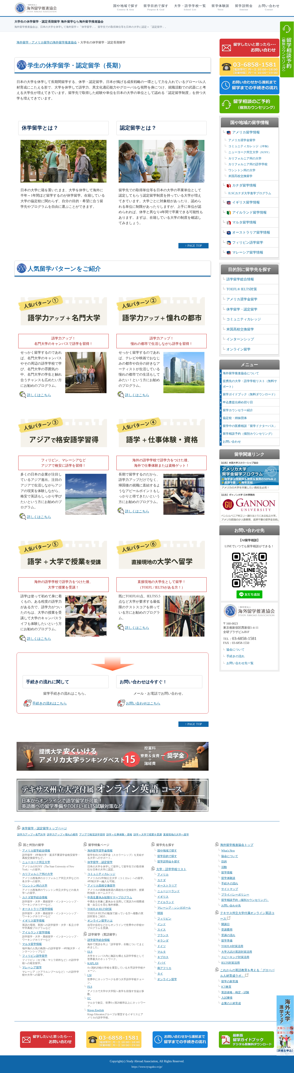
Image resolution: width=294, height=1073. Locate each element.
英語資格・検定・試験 (235, 992)
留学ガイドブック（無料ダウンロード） (250, 394)
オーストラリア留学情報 (251, 232)
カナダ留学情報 (244, 185)
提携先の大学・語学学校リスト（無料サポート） (250, 383)
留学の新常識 (229, 981)
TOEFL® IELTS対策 (241, 289)
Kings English (95, 1010)
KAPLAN (92, 963)
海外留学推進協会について (241, 373)
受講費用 (226, 929)
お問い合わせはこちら (143, 703)
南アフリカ (164, 968)
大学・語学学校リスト (171, 869)
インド (161, 924)
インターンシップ (240, 339)
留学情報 (226, 872)
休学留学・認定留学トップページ (44, 828)
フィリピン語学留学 (247, 242)
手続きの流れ (235, 656)
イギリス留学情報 (246, 202)
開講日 (225, 924)
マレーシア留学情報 (247, 252)
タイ (160, 973)
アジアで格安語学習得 (92, 834)
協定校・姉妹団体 (235, 418)
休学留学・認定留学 (241, 309)
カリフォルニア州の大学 (245, 158)
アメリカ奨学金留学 (241, 140)
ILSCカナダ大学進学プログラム (249, 193)
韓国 (160, 913)
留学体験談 (220, 7)
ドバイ (161, 962)
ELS (89, 951)
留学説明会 (244, 7)
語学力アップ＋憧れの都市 (62, 834)
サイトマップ (229, 889)
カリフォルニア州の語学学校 (248, 164)
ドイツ (161, 946)
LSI (89, 975)
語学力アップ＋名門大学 (31, 834)
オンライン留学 (238, 349)
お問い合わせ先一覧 (240, 663)
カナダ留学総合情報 (34, 897)
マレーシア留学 (32, 967)
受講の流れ (228, 935)
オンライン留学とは (100, 920)
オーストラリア (167, 885)
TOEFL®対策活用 (232, 946)
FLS (89, 986)
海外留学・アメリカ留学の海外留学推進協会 (47, 42)
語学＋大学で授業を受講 (147, 834)
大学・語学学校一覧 (190, 7)
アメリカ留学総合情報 (36, 850)
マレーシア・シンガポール (174, 907)
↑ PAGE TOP (193, 245)
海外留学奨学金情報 (100, 850)
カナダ (161, 880)
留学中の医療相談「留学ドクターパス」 (250, 426)
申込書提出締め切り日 (238, 402)
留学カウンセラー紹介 (238, 410)
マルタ (161, 951)
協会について (235, 649)
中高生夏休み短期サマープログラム (109, 897)
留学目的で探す (156, 7)
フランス (163, 935)
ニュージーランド (168, 891)
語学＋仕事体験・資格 (119, 834)
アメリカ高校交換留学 (101, 885)
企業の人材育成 (231, 1003)
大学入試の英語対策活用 (236, 951)
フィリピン (164, 918)
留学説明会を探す (168, 861)
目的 (224, 861)
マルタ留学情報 (244, 222)
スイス (161, 929)
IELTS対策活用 (230, 962)
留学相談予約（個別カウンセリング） (248, 433)
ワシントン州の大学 (241, 170)
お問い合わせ (269, 7)
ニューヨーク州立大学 (249, 152)
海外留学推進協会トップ (236, 845)
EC (89, 998)
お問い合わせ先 (231, 905)
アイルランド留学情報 (249, 212)
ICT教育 (226, 986)
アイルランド (165, 902)
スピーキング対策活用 (235, 957)
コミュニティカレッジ (249, 146)
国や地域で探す (125, 7)
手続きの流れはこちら (49, 703)
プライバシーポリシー (235, 894)
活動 (224, 867)
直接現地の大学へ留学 (176, 834)
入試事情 (226, 997)
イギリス (163, 896)
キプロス (163, 957)
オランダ (163, 940)
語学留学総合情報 (240, 279)
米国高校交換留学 (240, 176)
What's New (228, 850)
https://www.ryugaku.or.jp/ (147, 1066)
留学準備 (226, 940)
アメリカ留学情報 (246, 132)
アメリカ (163, 874)
